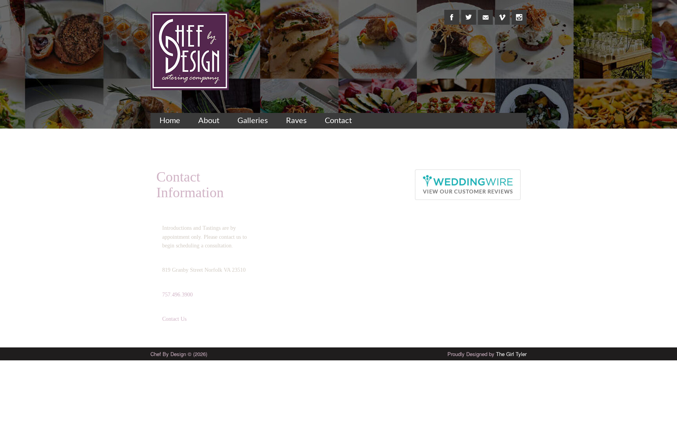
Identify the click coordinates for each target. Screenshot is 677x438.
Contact (338, 121)
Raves (296, 121)
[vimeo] (502, 13)
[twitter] (468, 13)
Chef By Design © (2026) (178, 354)
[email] (485, 13)
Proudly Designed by (487, 354)
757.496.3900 (177, 295)
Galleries (252, 121)
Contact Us (174, 319)
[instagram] (519, 13)
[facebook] (451, 13)
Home (169, 121)
